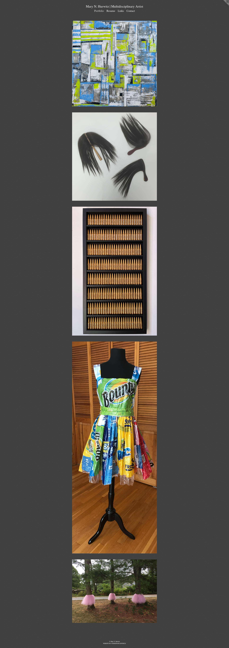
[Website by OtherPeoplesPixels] (223, 5)
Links (121, 11)
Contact (131, 11)
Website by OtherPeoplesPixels (114, 643)
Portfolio (99, 11)
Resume (111, 11)
